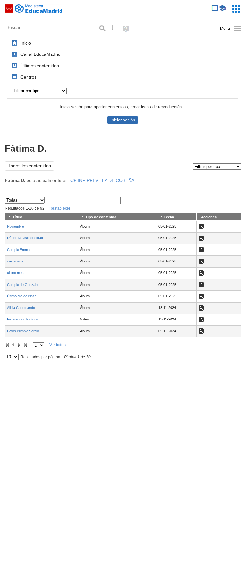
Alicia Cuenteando (21, 308)
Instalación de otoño (22, 319)
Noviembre (15, 226)
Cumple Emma (18, 250)
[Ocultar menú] (230, 29)
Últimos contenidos (39, 65)
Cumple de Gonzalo (22, 285)
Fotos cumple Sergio (23, 331)
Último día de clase (21, 296)
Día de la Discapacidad (25, 238)
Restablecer (59, 208)
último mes (15, 273)
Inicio (25, 43)
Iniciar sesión (122, 120)
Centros (28, 76)
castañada (15, 261)
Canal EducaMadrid (40, 54)
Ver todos (57, 345)
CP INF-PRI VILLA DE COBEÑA (102, 180)
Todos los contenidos (29, 165)
